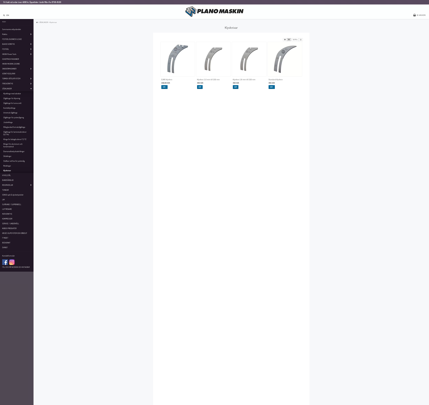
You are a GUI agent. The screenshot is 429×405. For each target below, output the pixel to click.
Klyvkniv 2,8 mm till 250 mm (244, 79)
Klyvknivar (7, 170)
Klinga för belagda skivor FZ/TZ (14, 139)
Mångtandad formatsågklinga (14, 127)
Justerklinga (8, 122)
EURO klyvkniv (166, 79)
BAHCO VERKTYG (8, 44)
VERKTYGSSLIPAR (8, 73)
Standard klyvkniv (276, 79)
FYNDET (5, 238)
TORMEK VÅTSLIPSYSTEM (11, 78)
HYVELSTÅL (6, 175)
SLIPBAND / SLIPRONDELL (11, 204)
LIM (3, 199)
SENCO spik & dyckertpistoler (12, 195)
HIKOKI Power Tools (9, 54)
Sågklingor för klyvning (11, 98)
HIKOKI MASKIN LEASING (11, 64)
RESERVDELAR (7, 185)
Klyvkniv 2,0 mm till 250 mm (208, 79)
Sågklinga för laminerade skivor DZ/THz (15, 133)
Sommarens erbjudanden (11, 29)
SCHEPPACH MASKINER (10, 59)
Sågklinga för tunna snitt (12, 103)
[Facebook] (5, 262)
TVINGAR (5, 190)
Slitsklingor (7, 156)
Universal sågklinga (10, 113)
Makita (4, 34)
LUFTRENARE (7, 209)
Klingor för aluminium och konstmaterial (13, 145)
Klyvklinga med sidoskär (12, 93)
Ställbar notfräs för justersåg (14, 161)
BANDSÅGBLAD (8, 180)
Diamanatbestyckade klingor (13, 151)
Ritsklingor (7, 166)
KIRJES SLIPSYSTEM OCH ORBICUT (14, 233)
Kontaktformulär (8, 256)
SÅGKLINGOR (7, 88)
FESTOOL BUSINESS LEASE (12, 39)
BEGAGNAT (6, 243)
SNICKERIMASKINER (9, 69)
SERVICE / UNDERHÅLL (10, 223)
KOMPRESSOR (7, 219)
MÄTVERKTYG (7, 214)
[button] (420, 15)
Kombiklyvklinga (9, 108)
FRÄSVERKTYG (7, 83)
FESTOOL (5, 49)
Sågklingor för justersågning (13, 117)
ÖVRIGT (5, 247)
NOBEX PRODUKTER (9, 228)
